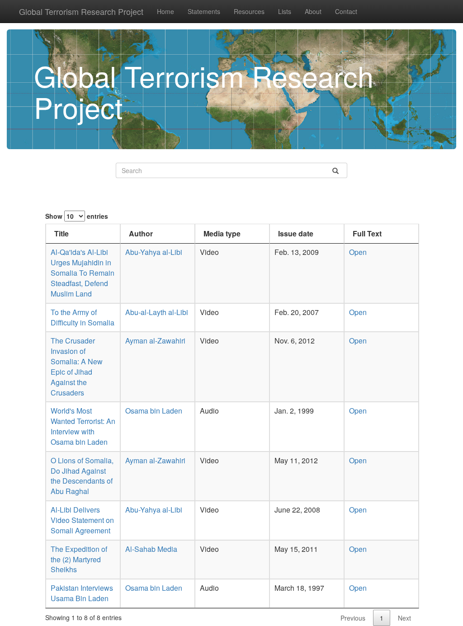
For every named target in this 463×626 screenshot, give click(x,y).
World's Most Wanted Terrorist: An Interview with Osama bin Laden (83, 426)
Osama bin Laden (153, 410)
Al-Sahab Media (151, 549)
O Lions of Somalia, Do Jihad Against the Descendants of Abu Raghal (82, 476)
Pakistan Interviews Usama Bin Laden (82, 593)
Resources (249, 11)
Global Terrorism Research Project (81, 11)
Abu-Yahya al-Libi (153, 252)
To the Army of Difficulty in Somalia (82, 317)
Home (165, 11)
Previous (352, 617)
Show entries (76, 216)
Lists (284, 11)
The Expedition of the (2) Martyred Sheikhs (79, 559)
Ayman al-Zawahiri (155, 340)
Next (404, 617)
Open (358, 252)
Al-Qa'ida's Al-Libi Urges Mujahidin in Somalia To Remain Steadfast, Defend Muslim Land (82, 272)
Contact (346, 11)
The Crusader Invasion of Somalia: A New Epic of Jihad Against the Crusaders (77, 366)
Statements (204, 11)
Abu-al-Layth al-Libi (156, 312)
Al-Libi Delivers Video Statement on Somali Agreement (82, 520)
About (313, 11)
